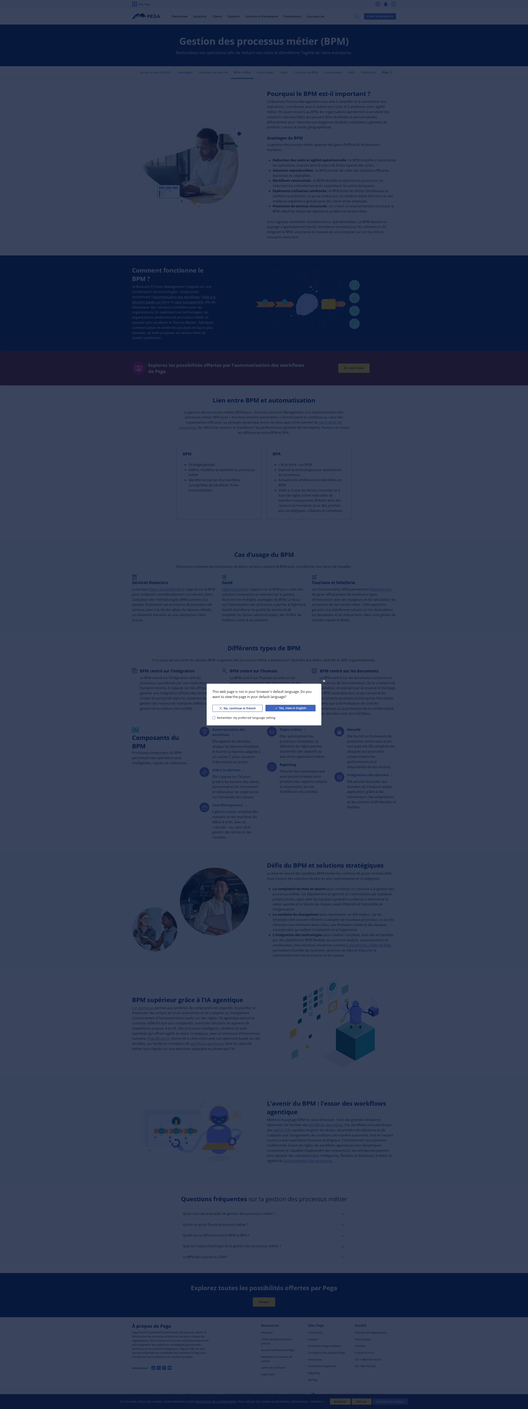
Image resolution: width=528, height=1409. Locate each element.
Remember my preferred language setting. (246, 717)
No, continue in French (240, 708)
